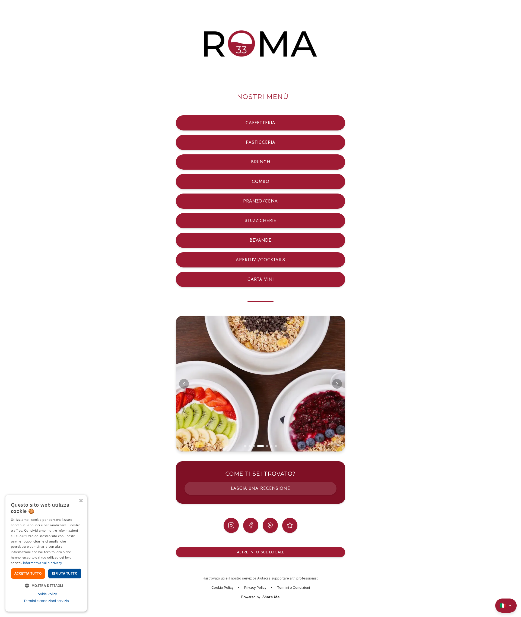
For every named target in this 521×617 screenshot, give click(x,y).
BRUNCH (260, 162)
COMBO (260, 181)
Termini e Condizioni (293, 587)
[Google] (270, 525)
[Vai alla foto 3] (254, 446)
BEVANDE (260, 240)
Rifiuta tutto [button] (65, 573)
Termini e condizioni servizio (46, 600)
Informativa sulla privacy (42, 562)
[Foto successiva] (337, 384)
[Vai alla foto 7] (276, 446)
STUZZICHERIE (260, 220)
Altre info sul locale (260, 552)
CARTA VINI (260, 279)
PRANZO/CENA (260, 201)
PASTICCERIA (260, 142)
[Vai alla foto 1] (245, 446)
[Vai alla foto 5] (267, 446)
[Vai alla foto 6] (271, 446)
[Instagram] (231, 525)
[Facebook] (250, 525)
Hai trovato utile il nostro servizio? (261, 578)
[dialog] (46, 553)
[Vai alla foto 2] (250, 446)
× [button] (81, 501)
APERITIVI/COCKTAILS (260, 260)
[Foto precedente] (184, 384)
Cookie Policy (222, 587)
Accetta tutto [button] (28, 573)
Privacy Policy (255, 587)
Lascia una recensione (260, 488)
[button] (46, 585)
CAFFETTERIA (260, 123)
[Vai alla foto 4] (260, 446)
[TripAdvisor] (289, 525)
